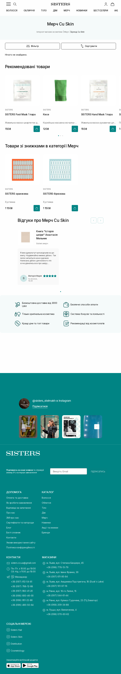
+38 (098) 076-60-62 (57, 614)
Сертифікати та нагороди (20, 522)
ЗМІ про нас (12, 517)
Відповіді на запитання (18, 507)
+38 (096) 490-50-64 (22, 605)
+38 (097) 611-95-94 (57, 576)
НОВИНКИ (81, 10)
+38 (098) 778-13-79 (57, 567)
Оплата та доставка (17, 497)
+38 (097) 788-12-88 (22, 586)
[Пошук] (15, 4)
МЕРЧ (67, 10)
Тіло (44, 507)
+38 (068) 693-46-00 (22, 595)
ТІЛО (43, 10)
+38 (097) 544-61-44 (57, 595)
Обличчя (46, 502)
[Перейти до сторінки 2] (60, 135)
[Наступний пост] (96, 426)
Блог (8, 527)
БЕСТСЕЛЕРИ (101, 10)
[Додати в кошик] (37, 129)
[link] (112, 4)
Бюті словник (13, 532)
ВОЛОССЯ (11, 10)
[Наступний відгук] (100, 220)
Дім (44, 512)
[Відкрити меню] (8, 4)
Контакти (11, 537)
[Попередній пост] (24, 426)
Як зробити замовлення (19, 502)
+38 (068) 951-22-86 (22, 600)
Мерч (45, 517)
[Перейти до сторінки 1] (58, 135)
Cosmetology (17, 650)
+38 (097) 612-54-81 (21, 581)
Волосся (46, 497)
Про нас (10, 512)
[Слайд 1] (60, 291)
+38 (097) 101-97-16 (56, 586)
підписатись (98, 471)
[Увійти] (106, 4)
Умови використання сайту (20, 542)
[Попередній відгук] (93, 220)
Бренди (46, 532)
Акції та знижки (50, 527)
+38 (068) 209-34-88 (57, 604)
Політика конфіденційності (20, 547)
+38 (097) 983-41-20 (22, 591)
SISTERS (9, 110)
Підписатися (40, 406)
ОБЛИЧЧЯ (29, 10)
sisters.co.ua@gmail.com (23, 563)
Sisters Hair (16, 630)
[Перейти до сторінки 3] (62, 135)
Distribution (16, 643)
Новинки (46, 522)
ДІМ (55, 10)
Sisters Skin (16, 636)
